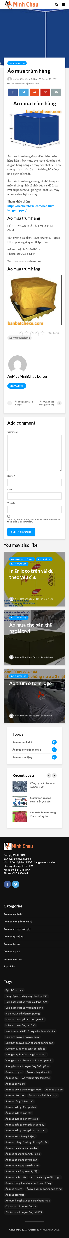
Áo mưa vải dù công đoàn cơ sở (44, 1189)
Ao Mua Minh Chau (49, 1229)
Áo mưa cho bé (54, 1089)
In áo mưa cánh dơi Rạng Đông (23, 1013)
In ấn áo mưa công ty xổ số (21, 1025)
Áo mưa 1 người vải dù (38, 1072)
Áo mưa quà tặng (13, 936)
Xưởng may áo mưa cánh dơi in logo (25, 1048)
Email (11, 489)
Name (11, 476)
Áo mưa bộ (12, 1077)
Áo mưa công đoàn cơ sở (18, 921)
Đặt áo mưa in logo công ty (21, 1206)
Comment (12, 432)
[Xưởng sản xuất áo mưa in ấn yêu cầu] (20, 801)
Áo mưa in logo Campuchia (21, 1107)
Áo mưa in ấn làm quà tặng (20, 1136)
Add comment (17, 83)
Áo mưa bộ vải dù (15, 1083)
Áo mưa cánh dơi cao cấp (43, 1095)
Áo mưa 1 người (14, 1072)
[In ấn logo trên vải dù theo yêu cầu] (34, 579)
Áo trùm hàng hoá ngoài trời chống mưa (28, 1200)
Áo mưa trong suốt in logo (45, 1177)
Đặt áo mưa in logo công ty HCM (24, 1212)
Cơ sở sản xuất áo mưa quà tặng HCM (26, 1002)
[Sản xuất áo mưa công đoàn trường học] (20, 815)
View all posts (16, 386)
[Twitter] (15, 884)
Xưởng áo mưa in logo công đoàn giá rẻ (27, 1066)
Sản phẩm (9, 966)
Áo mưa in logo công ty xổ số (22, 1118)
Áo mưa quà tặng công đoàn (21, 1159)
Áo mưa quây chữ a (16, 1177)
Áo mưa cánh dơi (13, 914)
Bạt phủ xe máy (14, 990)
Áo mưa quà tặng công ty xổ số (23, 1153)
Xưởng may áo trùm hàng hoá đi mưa (26, 1054)
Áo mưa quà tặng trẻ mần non (22, 1165)
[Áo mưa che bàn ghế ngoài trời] (34, 637)
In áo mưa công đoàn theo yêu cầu (25, 1019)
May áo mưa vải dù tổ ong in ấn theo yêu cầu (30, 1031)
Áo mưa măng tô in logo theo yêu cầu (26, 1142)
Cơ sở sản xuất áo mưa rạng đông (24, 1007)
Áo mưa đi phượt (15, 1194)
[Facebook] (7, 884)
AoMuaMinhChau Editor (25, 79)
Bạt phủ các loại (17, 63)
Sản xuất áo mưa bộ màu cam (22, 1037)
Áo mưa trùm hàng (19, 337)
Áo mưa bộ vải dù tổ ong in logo (23, 1089)
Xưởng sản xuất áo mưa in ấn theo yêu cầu (29, 1060)
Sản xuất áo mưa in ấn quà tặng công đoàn (29, 1042)
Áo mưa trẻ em (12, 944)
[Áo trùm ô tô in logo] (34, 695)
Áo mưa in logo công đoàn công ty (25, 1124)
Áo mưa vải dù (44, 559)
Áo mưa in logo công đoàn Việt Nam (26, 1130)
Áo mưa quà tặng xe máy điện (22, 1171)
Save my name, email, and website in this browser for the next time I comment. (33, 520)
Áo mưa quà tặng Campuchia (22, 1148)
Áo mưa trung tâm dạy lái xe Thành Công (28, 1183)
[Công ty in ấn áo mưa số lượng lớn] (20, 786)
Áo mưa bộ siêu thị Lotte (36, 1077)
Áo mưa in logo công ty (22, 559)
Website (11, 503)
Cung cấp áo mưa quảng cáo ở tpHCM (26, 996)
